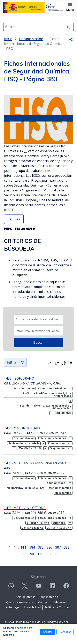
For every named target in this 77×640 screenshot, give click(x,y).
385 (41, 547)
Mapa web (61, 602)
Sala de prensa (26, 597)
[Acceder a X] (25, 587)
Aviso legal (13, 607)
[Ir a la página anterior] (9, 546)
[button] (70, 7)
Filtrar (12, 362)
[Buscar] (69, 27)
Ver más (14, 219)
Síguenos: (38, 576)
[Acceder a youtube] (38, 587)
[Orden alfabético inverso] (70, 363)
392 (48, 554)
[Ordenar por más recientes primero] (50, 363)
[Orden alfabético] (63, 363)
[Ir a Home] (33, 7)
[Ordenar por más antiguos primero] (57, 363)
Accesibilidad (32, 607)
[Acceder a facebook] (66, 587)
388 (66, 547)
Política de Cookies (57, 607)
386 (49, 547)
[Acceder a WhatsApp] (11, 587)
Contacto (44, 602)
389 (22, 554)
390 (31, 554)
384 (32, 547)
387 (58, 547)
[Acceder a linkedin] (52, 587)
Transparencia (48, 597)
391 (40, 554)
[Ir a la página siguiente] (56, 553)
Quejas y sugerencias (20, 602)
